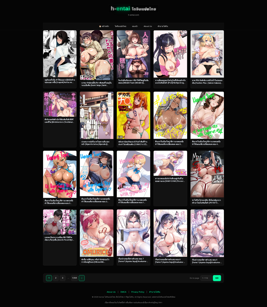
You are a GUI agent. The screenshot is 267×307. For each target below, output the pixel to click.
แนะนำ (135, 26)
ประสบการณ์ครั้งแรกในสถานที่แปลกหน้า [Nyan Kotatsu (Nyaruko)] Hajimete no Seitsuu (95, 144)
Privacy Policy (137, 292)
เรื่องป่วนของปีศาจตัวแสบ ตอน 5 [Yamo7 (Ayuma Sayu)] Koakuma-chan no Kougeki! (206, 262)
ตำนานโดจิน (163, 26)
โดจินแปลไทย (120, 26)
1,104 (74, 278)
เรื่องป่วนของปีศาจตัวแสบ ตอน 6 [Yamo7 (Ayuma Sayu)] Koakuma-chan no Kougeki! (169, 262)
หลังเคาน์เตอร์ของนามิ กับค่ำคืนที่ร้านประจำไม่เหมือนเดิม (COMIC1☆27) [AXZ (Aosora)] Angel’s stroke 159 (132, 144)
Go (216, 278)
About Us (148, 26)
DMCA (123, 292)
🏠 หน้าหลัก (104, 26)
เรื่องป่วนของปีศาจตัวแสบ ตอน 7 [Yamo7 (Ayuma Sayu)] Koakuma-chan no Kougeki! (132, 261)
